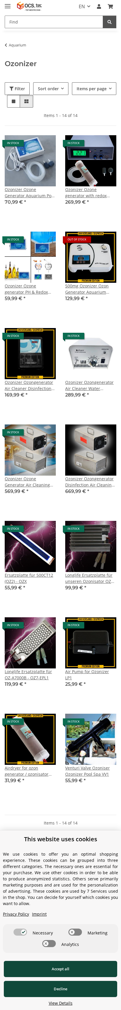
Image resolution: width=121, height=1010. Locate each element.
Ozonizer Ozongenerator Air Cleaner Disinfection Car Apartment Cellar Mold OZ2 (29, 385)
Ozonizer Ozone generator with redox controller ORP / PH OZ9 (88, 193)
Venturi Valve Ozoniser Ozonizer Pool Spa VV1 (87, 771)
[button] (99, 6)
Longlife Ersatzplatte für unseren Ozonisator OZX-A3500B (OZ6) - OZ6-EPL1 (90, 578)
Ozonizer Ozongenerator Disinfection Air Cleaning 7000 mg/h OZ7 (89, 482)
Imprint (39, 914)
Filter (19, 88)
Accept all (60, 968)
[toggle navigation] (8, 3)
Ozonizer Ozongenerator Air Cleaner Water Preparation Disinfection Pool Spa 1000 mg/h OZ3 (89, 385)
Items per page (92, 88)
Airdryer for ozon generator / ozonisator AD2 (26, 771)
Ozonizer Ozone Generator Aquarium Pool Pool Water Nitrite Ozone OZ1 (30, 193)
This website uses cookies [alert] (60, 839)
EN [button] (82, 6)
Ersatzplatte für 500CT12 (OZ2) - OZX (29, 578)
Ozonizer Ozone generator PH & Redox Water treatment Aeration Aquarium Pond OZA (30, 289)
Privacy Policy (16, 914)
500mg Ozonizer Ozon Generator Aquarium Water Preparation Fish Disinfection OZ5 (87, 289)
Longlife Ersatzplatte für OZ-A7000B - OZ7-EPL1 (28, 674)
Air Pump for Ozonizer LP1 (87, 674)
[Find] (109, 22)
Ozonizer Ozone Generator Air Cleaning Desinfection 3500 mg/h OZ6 (28, 482)
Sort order (48, 88)
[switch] (20, 932)
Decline (60, 988)
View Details (61, 1003)
